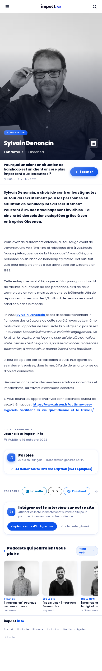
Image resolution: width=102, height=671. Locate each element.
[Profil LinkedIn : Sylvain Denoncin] (93, 143)
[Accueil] (7, 7)
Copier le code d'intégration (32, 526)
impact (14, 621)
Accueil (9, 629)
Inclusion (53, 629)
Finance (37, 629)
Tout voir (82, 550)
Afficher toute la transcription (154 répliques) (51, 469)
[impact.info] (51, 7)
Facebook (79, 491)
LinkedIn (36, 491)
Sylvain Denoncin (31, 315)
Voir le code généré (75, 526)
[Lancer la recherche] (95, 7)
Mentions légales (74, 629)
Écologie (23, 629)
